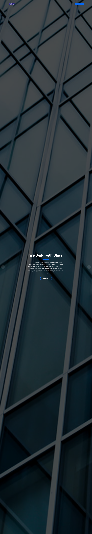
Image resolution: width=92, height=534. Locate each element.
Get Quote (79, 3)
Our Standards (56, 3)
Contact (64, 3)
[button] (7, 267)
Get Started (46, 278)
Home (29, 3)
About (34, 3)
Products (40, 3)
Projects (47, 3)
